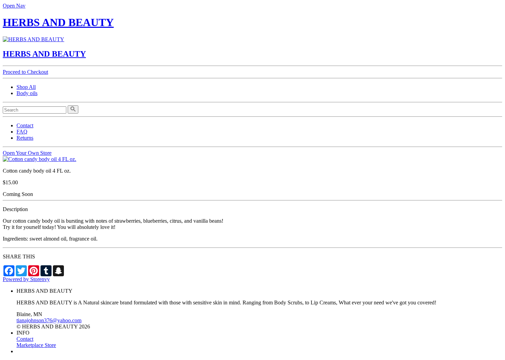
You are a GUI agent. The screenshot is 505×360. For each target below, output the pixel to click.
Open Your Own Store (27, 153)
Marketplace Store (36, 345)
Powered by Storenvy (26, 279)
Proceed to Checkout (25, 72)
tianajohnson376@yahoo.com (48, 320)
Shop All (26, 87)
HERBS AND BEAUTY (58, 22)
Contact (24, 125)
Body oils (26, 93)
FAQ (21, 132)
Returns (24, 138)
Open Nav (14, 6)
